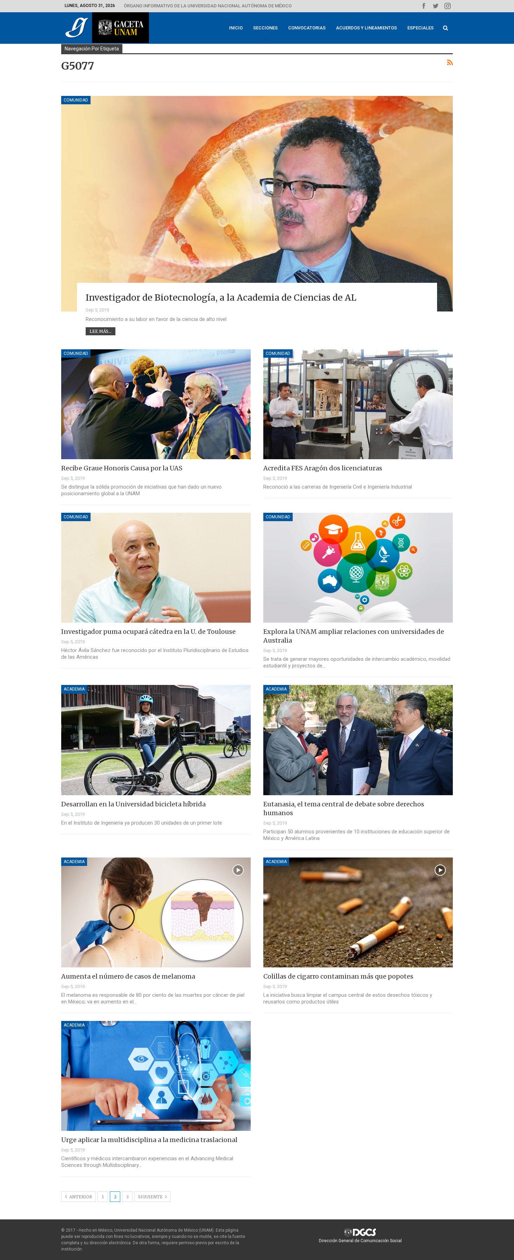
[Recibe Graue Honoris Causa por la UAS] (156, 404)
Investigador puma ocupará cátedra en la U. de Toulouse (148, 632)
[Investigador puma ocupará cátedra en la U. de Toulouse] (156, 568)
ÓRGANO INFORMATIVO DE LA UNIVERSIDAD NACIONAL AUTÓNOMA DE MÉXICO (208, 5)
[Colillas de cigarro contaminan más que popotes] (358, 912)
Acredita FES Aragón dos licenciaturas (322, 468)
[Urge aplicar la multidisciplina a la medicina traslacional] (156, 1076)
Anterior (80, 1196)
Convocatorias (307, 27)
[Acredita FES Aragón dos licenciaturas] (358, 404)
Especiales (420, 27)
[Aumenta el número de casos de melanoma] (156, 912)
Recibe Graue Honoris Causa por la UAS (122, 468)
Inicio (236, 27)
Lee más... (101, 331)
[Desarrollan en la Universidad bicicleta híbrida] (156, 740)
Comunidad (76, 100)
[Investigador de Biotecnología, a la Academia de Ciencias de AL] (257, 204)
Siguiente (151, 1196)
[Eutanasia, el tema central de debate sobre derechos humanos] (358, 740)
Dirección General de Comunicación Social (360, 1240)
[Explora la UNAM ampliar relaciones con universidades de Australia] (358, 568)
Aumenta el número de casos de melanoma (128, 976)
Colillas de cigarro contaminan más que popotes (338, 976)
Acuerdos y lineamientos (366, 27)
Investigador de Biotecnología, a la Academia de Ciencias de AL (221, 297)
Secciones (265, 27)
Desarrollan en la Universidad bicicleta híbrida (133, 804)
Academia (74, 689)
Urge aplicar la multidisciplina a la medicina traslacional (149, 1140)
